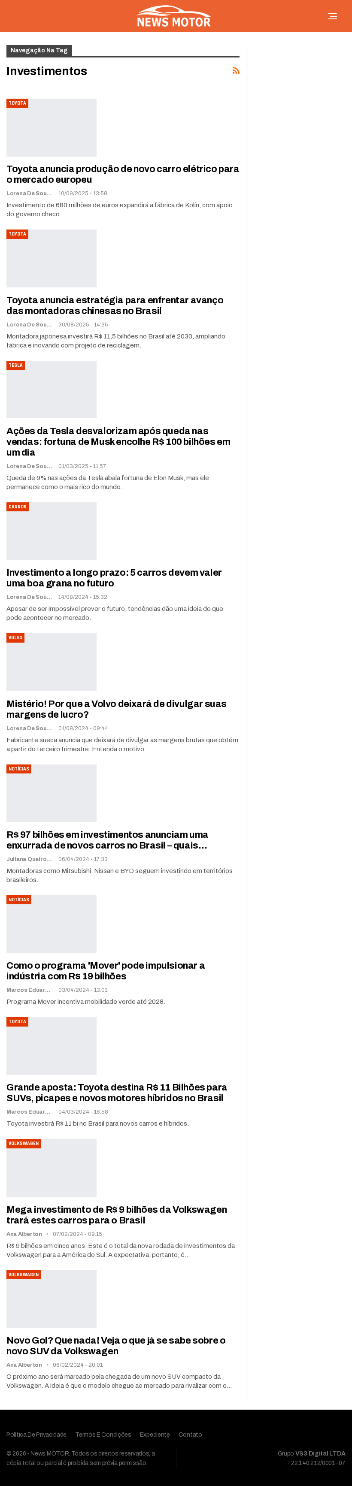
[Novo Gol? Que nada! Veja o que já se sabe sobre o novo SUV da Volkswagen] (51, 1299)
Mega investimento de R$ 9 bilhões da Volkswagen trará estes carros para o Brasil (116, 1215)
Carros (18, 507)
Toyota (17, 103)
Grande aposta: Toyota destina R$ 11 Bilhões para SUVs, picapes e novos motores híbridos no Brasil (117, 1092)
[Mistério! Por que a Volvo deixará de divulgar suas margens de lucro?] (51, 662)
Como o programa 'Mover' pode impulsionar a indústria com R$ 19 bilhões (105, 971)
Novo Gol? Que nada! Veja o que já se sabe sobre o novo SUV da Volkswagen (115, 1345)
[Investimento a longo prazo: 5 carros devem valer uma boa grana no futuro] (51, 531)
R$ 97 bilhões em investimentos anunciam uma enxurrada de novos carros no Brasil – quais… (107, 840)
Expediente (155, 1435)
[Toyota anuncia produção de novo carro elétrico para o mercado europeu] (51, 127)
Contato (190, 1435)
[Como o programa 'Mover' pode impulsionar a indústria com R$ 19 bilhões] (51, 924)
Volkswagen (24, 1143)
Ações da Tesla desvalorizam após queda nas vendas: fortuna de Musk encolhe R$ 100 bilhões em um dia (118, 442)
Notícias (19, 769)
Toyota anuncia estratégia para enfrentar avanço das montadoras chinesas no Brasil (114, 305)
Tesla (16, 365)
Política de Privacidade (36, 1435)
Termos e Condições (103, 1435)
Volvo (15, 637)
